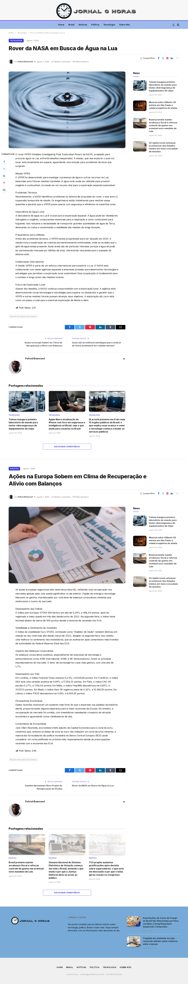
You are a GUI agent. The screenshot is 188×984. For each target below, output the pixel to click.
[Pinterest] (4, 183)
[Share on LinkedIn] (172, 58)
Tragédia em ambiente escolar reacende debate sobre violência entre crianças (160, 941)
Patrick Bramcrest (25, 61)
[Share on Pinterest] (167, 58)
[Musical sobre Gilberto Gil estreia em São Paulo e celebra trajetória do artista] (139, 105)
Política (95, 24)
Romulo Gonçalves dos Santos (23, 316)
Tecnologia (109, 24)
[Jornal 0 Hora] (94, 10)
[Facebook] (4, 161)
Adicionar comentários (67, 446)
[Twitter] (4, 168)
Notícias (83, 24)
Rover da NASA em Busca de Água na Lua (93, 785)
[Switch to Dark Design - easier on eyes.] (173, 25)
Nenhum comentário (62, 61)
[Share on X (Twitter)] (163, 58)
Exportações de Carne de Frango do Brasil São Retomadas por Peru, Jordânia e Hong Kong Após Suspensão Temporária (161, 922)
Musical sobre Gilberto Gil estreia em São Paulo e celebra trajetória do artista (163, 105)
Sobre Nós (124, 24)
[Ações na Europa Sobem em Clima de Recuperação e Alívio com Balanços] (67, 545)
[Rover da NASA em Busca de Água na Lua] (67, 110)
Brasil (71, 24)
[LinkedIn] (4, 175)
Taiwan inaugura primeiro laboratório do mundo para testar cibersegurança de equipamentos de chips (23, 424)
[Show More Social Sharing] (177, 58)
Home (61, 24)
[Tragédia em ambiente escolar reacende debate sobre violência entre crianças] (133, 942)
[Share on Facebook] (158, 58)
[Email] (4, 190)
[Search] (177, 25)
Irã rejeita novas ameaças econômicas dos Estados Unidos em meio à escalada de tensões (163, 147)
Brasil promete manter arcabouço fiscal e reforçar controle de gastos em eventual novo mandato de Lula (163, 125)
